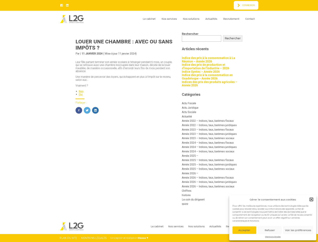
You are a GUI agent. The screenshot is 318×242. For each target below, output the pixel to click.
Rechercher (190, 33)
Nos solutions (191, 18)
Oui (81, 94)
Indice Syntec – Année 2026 (201, 71)
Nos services (169, 18)
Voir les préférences (298, 230)
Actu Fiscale (189, 103)
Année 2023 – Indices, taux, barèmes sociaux (208, 138)
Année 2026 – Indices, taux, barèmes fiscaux (208, 177)
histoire (186, 195)
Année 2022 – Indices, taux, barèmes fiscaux (208, 120)
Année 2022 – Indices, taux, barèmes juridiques (209, 125)
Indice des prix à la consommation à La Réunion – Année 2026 (208, 59)
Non (81, 91)
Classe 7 (143, 238)
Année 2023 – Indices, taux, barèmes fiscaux (208, 129)
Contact (250, 18)
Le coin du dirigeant (193, 199)
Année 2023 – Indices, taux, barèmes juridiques (209, 133)
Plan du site (68, 238)
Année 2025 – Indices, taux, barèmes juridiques (209, 164)
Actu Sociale (189, 112)
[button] (311, 199)
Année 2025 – (190, 155)
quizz (185, 203)
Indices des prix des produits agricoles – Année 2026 (209, 83)
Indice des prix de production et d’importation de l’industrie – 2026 (205, 66)
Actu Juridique (190, 107)
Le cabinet (149, 18)
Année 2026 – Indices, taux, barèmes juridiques (209, 182)
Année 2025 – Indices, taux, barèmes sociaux (208, 168)
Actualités (211, 18)
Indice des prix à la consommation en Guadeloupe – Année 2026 (207, 76)
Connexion (248, 5)
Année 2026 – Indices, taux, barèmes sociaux (208, 186)
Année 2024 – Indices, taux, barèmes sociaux (208, 151)
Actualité (187, 116)
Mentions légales (273, 237)
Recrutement (231, 18)
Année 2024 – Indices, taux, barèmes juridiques (209, 147)
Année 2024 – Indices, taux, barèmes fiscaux (208, 142)
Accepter (244, 230)
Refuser (270, 230)
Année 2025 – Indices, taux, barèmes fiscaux (208, 160)
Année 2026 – (190, 173)
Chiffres (186, 190)
